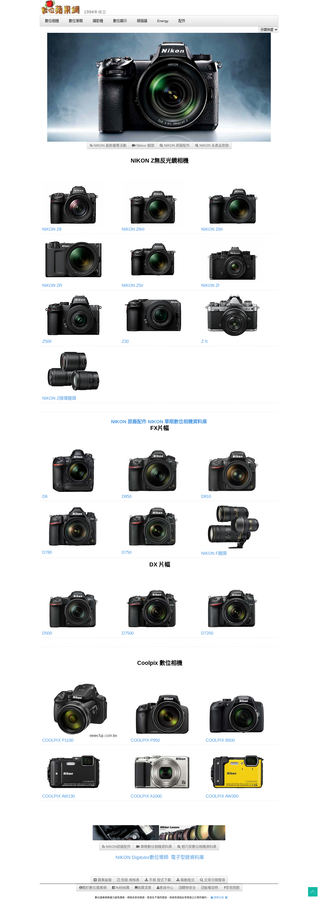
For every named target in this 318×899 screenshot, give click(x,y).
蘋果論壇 (104, 880)
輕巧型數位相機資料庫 (198, 847)
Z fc (204, 341)
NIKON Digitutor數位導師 (142, 857)
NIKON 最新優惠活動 (109, 145)
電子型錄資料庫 (187, 857)
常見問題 (232, 888)
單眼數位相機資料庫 (156, 847)
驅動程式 (187, 880)
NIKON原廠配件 (118, 847)
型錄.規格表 (129, 880)
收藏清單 (144, 888)
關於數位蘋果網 (94, 888)
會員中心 (166, 888)
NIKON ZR (52, 285)
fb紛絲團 (122, 888)
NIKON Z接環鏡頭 (59, 398)
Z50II (47, 341)
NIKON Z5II (132, 285)
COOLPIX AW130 (58, 796)
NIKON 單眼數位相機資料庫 (177, 421)
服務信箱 (218, 897)
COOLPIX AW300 (222, 796)
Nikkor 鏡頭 (144, 145)
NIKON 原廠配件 (176, 145)
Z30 (125, 341)
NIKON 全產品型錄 (214, 145)
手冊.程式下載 (159, 880)
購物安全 (189, 888)
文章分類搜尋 (214, 880)
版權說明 (211, 888)
